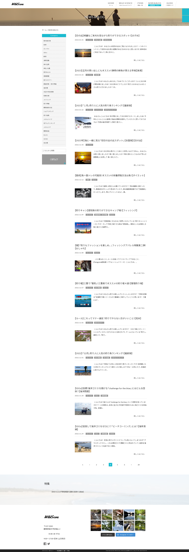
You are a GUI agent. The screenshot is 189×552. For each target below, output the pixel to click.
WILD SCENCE (125, 4)
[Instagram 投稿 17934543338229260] (118, 526)
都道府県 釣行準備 (101, 215)
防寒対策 (46, 96)
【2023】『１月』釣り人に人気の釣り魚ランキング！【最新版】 (103, 105)
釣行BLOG (107, 40)
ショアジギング (49, 111)
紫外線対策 (47, 41)
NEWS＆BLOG (154, 4)
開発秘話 (46, 131)
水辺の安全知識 (49, 92)
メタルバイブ (48, 119)
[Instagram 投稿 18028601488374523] (107, 526)
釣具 (45, 45)
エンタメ (89, 40)
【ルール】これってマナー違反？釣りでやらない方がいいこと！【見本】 (108, 318)
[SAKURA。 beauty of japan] (107, 514)
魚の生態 (46, 64)
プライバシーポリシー (48, 550)
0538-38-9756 (54, 533)
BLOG (94, 180)
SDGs (96, 396)
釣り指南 (106, 358)
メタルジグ (47, 127)
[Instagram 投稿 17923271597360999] (140, 526)
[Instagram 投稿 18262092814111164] (140, 514)
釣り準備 (98, 288)
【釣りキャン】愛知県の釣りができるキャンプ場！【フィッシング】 (106, 210)
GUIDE (169, 4)
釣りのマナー (99, 323)
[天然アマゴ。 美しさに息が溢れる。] (118, 514)
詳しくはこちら (139, 60)
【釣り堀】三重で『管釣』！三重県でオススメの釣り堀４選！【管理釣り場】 (109, 283)
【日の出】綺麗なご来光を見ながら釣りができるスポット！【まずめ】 (107, 35)
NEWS (112, 434)
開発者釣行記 (48, 108)
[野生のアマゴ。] (96, 514)
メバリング (98, 110)
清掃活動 (104, 396)
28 (139, 465)
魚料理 (97, 75)
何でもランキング (110, 110)
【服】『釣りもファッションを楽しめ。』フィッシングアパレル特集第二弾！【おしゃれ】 (110, 247)
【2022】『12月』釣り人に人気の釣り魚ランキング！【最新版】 (104, 353)
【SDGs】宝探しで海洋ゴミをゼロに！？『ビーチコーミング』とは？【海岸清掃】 (110, 428)
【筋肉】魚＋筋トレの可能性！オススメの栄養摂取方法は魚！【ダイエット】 (110, 175)
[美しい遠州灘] (96, 526)
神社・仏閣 (98, 40)
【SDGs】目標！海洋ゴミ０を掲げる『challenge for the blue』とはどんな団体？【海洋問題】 (110, 390)
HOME (111, 4)
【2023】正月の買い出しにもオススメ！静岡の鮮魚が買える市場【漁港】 (109, 70)
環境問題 (46, 76)
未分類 (46, 143)
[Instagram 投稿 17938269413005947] (129, 526)
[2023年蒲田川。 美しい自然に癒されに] (129, 514)
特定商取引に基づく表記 (63, 550)
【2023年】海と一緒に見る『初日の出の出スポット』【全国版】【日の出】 (108, 140)
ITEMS (140, 4)
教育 (88, 180)
